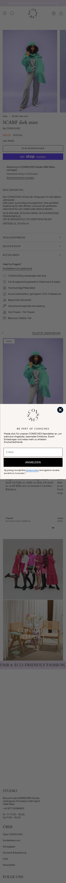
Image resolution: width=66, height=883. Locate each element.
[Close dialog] (60, 410)
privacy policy (32, 470)
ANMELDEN (33, 462)
